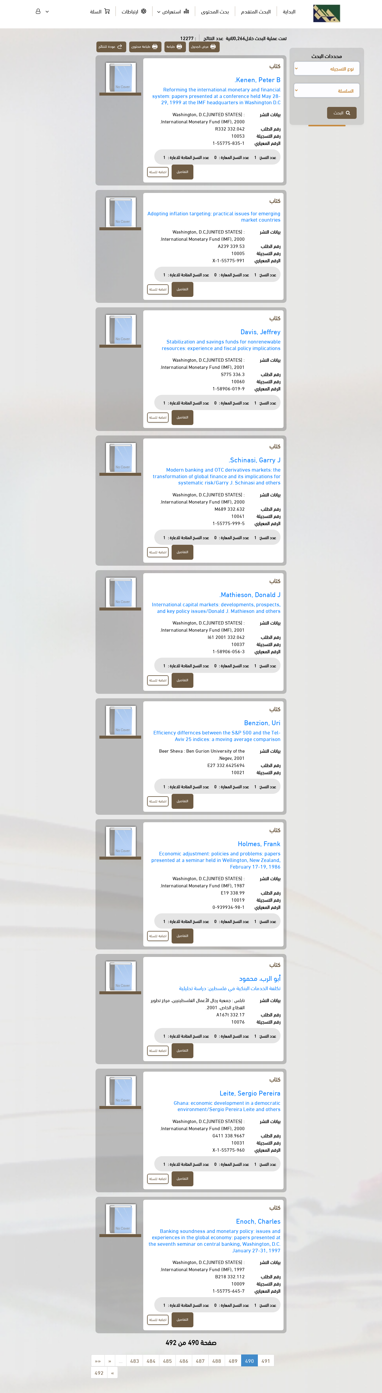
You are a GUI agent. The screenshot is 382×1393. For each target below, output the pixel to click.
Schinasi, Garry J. (255, 459)
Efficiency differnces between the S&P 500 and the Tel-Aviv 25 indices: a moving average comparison (217, 735)
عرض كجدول (200, 46)
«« (98, 1360)
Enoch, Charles (258, 1220)
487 (200, 1360)
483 (134, 1360)
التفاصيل (182, 171)
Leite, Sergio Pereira (250, 1092)
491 (265, 1360)
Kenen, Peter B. (258, 79)
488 (216, 1360)
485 (167, 1360)
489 (233, 1360)
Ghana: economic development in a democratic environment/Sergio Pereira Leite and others (227, 1105)
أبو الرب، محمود (260, 978)
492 (99, 1372)
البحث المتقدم (256, 11)
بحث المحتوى (215, 11)
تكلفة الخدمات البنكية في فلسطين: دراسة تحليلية (230, 988)
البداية (289, 11)
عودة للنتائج (106, 46)
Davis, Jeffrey (261, 331)
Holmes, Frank (259, 843)
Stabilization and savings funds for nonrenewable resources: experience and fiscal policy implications (221, 344)
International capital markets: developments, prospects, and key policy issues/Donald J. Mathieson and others (216, 607)
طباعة (171, 46)
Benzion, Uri (262, 722)
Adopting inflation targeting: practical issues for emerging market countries (214, 216)
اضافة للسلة (158, 171)
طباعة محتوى (141, 46)
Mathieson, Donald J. (250, 594)
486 (183, 1360)
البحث (340, 112)
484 (151, 1360)
